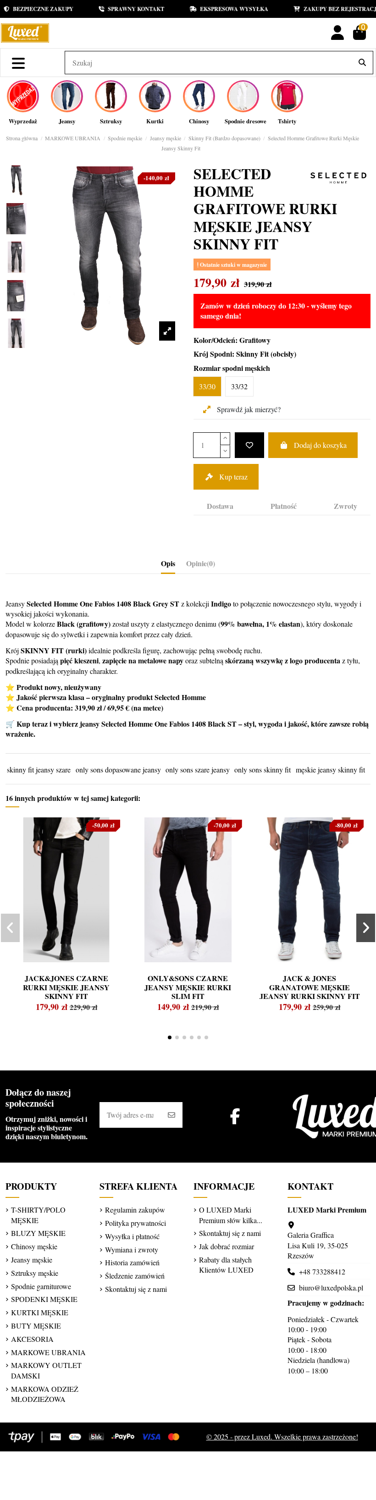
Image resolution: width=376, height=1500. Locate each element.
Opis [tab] (168, 563)
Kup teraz (233, 476)
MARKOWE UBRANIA (48, 1352)
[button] (169, 1037)
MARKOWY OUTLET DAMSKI (46, 1370)
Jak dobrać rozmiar (226, 1246)
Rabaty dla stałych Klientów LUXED (226, 1264)
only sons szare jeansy (198, 769)
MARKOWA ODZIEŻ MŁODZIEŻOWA (44, 1394)
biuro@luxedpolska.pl (331, 1287)
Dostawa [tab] (220, 506)
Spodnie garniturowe (41, 1286)
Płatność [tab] (284, 506)
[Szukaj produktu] (362, 63)
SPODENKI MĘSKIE (44, 1299)
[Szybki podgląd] (30, 846)
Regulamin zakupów (135, 1209)
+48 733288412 (322, 1271)
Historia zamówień (132, 1262)
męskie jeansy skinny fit (330, 769)
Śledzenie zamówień (135, 1275)
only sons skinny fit (262, 769)
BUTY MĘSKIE (36, 1325)
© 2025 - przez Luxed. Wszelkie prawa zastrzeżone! (282, 1436)
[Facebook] (235, 1116)
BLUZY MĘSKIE (38, 1233)
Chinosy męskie (34, 1246)
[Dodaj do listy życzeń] (249, 445)
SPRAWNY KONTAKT (121, 9)
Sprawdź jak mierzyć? (248, 409)
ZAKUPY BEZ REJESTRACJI (327, 9)
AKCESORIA (32, 1339)
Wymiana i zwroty (131, 1249)
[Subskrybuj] (171, 1115)
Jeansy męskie (31, 1259)
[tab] (200, 565)
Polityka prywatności (135, 1223)
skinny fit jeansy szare (39, 769)
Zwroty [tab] (345, 506)
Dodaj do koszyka (320, 445)
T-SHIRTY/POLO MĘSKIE (38, 1214)
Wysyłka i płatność (132, 1236)
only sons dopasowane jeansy (118, 769)
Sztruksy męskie (34, 1273)
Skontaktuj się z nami (136, 1289)
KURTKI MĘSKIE (39, 1312)
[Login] (337, 32)
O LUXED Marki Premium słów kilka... (230, 1214)
